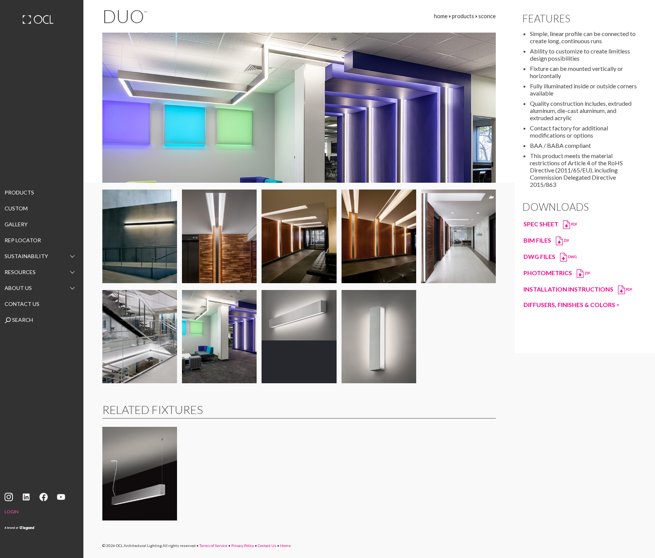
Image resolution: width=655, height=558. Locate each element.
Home (285, 545)
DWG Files (550, 256)
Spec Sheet (550, 223)
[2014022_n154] (458, 236)
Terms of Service (213, 545)
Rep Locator (23, 240)
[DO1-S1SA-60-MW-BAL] (299, 337)
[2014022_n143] (139, 337)
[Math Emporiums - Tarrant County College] (219, 337)
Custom (16, 208)
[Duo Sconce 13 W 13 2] (299, 236)
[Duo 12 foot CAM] (139, 236)
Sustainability (26, 256)
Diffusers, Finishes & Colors (569, 304)
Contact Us (22, 304)
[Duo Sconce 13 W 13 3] (379, 236)
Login (12, 511)
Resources (20, 272)
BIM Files (546, 239)
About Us (18, 288)
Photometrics (556, 272)
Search (22, 320)
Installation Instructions (577, 288)
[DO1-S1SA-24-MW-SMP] (379, 337)
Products (19, 192)
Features (546, 19)
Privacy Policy (242, 545)
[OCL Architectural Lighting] (42, 20)
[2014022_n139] (219, 236)
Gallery (16, 224)
